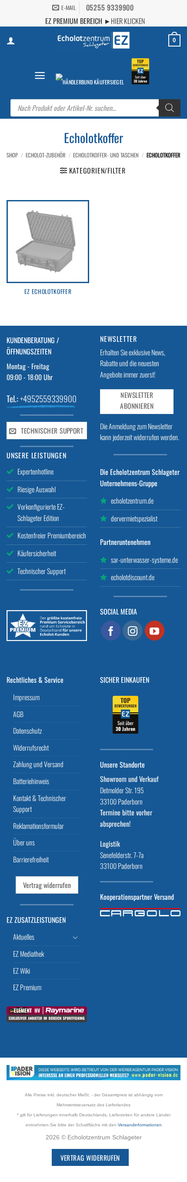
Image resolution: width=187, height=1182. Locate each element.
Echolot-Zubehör (46, 155)
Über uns (24, 842)
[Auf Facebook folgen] (111, 631)
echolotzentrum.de (132, 500)
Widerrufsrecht (31, 747)
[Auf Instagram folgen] (133, 631)
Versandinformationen (140, 1124)
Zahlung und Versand (38, 764)
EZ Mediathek (28, 953)
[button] (40, 75)
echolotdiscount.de (132, 577)
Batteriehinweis (31, 781)
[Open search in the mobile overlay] (95, 108)
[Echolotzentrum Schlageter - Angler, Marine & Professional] (93, 40)
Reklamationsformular (38, 826)
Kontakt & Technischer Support (39, 804)
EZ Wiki (21, 970)
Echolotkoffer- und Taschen (106, 155)
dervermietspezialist (134, 518)
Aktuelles (23, 937)
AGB (18, 714)
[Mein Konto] (11, 40)
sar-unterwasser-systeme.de (144, 559)
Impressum (26, 697)
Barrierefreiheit (31, 859)
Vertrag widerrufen (47, 885)
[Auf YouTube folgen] (155, 631)
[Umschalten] (75, 937)
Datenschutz (27, 730)
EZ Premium (27, 987)
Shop (12, 155)
